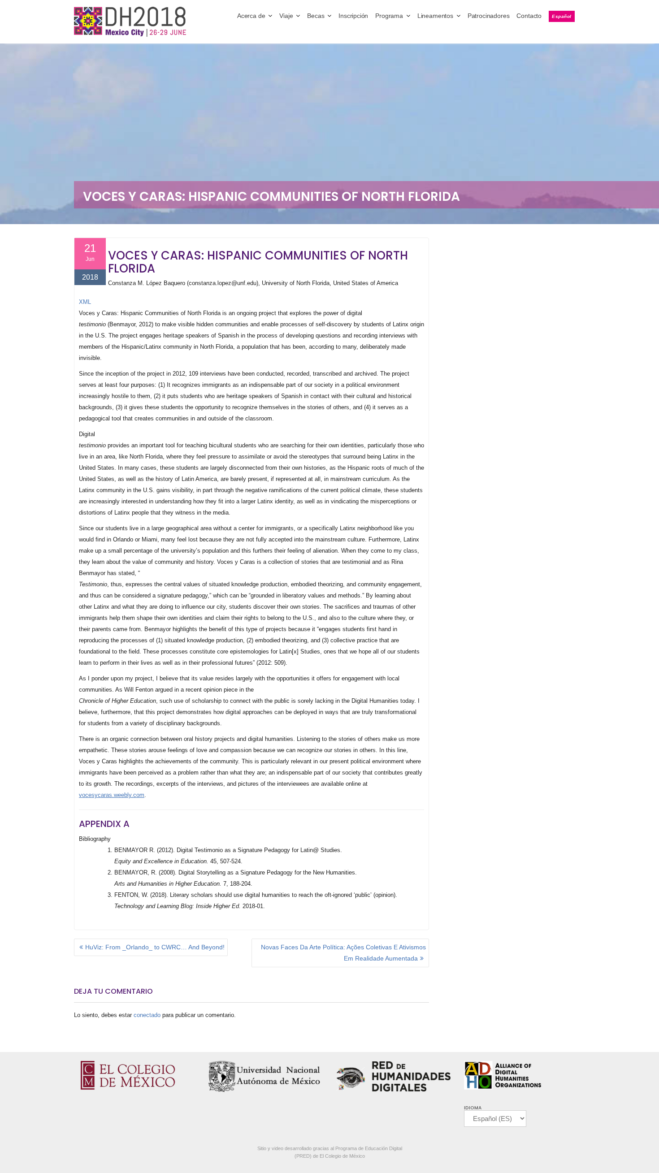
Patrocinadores (489, 15)
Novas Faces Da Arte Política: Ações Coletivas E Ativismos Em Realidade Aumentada (343, 953)
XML (85, 302)
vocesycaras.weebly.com (111, 795)
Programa (389, 15)
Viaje (286, 15)
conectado (147, 1015)
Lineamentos (435, 15)
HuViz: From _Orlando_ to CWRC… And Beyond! (155, 947)
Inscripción (353, 15)
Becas (315, 15)
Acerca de (251, 15)
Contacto (529, 15)
